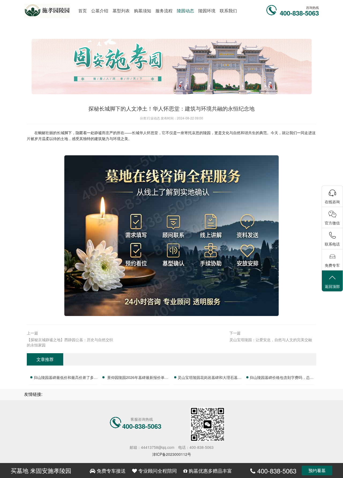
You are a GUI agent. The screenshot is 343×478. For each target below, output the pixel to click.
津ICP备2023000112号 (171, 454)
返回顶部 (332, 286)
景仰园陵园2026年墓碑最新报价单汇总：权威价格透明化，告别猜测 (137, 378)
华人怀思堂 (148, 132)
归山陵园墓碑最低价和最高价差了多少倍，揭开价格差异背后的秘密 (66, 378)
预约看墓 (317, 470)
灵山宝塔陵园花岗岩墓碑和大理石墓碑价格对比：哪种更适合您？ (209, 378)
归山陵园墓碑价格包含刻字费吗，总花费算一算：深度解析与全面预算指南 (282, 378)
